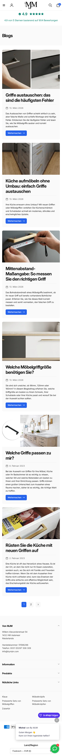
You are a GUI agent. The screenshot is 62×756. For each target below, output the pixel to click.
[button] (4, 5)
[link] (23, 604)
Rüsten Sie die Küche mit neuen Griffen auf (29, 548)
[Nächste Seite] (38, 604)
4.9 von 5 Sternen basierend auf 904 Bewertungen (31, 20)
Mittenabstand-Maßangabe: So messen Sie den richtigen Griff (29, 274)
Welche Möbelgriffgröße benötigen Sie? (28, 369)
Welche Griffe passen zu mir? (28, 455)
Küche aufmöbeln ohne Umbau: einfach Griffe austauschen (28, 186)
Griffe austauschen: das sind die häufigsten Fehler (30, 97)
